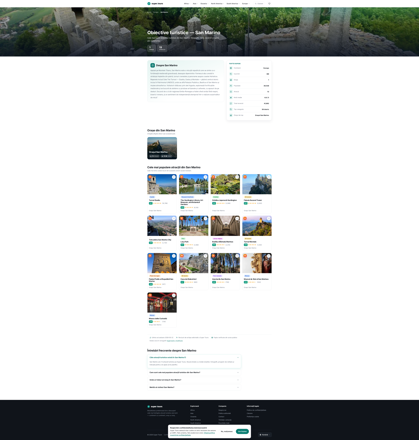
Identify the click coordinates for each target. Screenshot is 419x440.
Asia (194, 4)
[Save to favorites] (174, 177)
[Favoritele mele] (269, 3)
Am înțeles (242, 431)
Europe (245, 4)
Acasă (149, 12)
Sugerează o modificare (175, 341)
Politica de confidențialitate (256, 410)
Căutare (260, 3)
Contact (221, 416)
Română (265, 435)
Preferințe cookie (253, 416)
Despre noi (222, 410)
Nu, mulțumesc (227, 431)
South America (232, 4)
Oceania (204, 4)
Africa (186, 4)
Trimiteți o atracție (225, 420)
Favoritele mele (224, 423)
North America (216, 4)
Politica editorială (225, 413)
